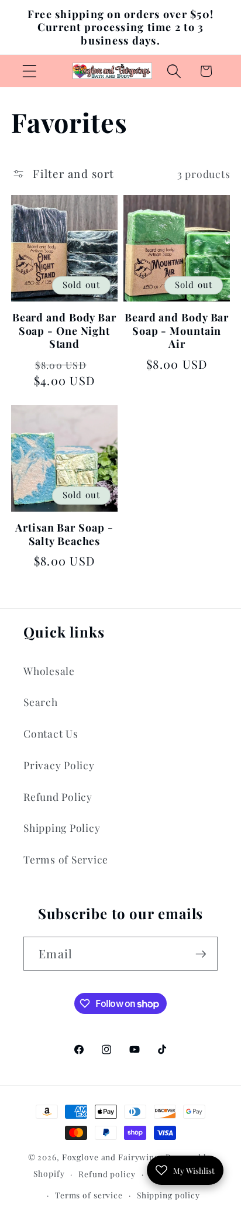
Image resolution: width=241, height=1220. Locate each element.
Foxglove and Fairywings (112, 1157)
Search (40, 701)
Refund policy (106, 1173)
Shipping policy (168, 1195)
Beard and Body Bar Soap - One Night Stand (64, 331)
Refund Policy (57, 796)
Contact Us (50, 733)
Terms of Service (65, 859)
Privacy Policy (59, 765)
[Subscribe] (201, 954)
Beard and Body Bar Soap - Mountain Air (177, 331)
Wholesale (49, 670)
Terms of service (89, 1195)
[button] (29, 71)
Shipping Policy (61, 827)
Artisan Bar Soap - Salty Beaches (64, 534)
